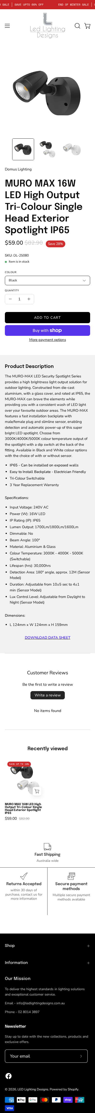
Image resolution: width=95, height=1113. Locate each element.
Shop (10, 946)
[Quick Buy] (37, 791)
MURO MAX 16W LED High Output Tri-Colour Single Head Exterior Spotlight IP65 (23, 809)
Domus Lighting (18, 169)
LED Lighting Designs (33, 1089)
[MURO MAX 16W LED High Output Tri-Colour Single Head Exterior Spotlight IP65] (23, 149)
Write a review (48, 695)
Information (16, 963)
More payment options (47, 339)
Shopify (73, 1089)
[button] (77, 25)
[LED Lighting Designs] (47, 25)
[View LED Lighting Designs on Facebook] (8, 1076)
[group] (47, 790)
